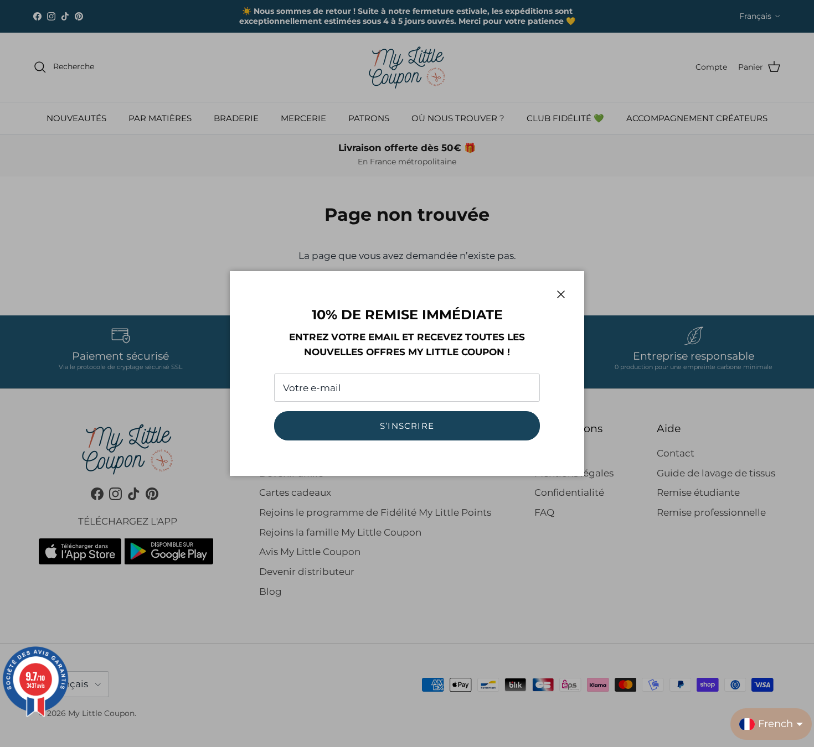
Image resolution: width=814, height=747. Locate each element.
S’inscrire (407, 426)
